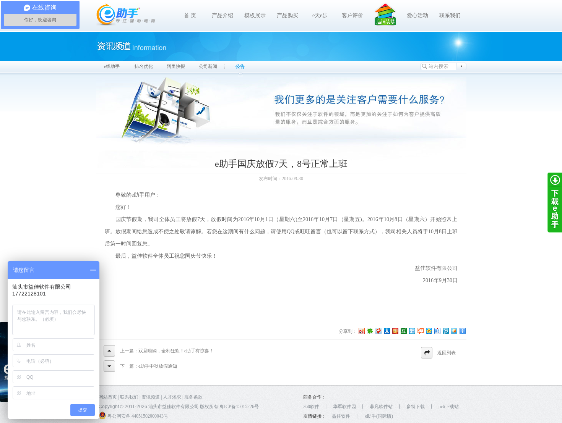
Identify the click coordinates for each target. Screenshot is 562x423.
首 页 (190, 15)
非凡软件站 (381, 406)
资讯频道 (150, 397)
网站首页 (108, 397)
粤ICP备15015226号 (239, 406)
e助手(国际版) (379, 416)
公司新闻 (208, 66)
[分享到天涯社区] (412, 331)
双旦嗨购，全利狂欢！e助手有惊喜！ (176, 351)
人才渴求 (172, 397)
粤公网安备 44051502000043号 (137, 416)
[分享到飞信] (454, 331)
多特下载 (415, 406)
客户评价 (352, 15)
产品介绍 (222, 15)
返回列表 (446, 352)
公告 (240, 66)
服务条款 (193, 397)
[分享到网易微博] (378, 331)
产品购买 (287, 15)
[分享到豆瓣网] (403, 331)
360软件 (311, 406)
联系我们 (450, 15)
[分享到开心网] (395, 331)
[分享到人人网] (386, 331)
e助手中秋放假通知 (157, 366)
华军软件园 (344, 406)
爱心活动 (417, 15)
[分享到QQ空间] (428, 331)
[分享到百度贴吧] (437, 331)
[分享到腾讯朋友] (369, 331)
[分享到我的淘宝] (420, 331)
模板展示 (255, 15)
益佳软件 (341, 416)
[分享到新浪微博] (361, 331)
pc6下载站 (449, 406)
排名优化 (144, 66)
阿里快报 (176, 66)
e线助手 (112, 66)
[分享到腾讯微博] (445, 331)
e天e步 (320, 15)
